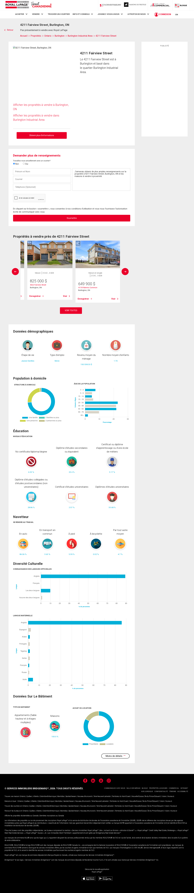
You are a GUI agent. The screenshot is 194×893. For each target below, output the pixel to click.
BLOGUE (145, 788)
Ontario (22, 796)
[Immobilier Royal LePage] (28, 5)
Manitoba (60, 796)
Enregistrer (35, 296)
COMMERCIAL (174, 788)
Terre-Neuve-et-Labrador (102, 796)
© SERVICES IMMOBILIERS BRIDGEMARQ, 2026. (30, 788)
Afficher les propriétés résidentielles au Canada (21, 816)
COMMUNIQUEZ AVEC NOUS (114, 788)
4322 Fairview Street (38, 285)
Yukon (164, 796)
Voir (65, 296)
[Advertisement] (164, 91)
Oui (26, 164)
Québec (29, 796)
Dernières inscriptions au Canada (52, 816)
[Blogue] (181, 5)
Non (17, 164)
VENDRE (36, 14)
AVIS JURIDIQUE (147, 791)
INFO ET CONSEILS (81, 14)
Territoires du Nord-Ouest (121, 796)
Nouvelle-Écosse (137, 796)
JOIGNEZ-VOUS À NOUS (108, 14)
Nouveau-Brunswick (84, 796)
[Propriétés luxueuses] (135, 5)
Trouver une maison (12, 796)
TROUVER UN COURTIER (59, 14)
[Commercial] (160, 5)
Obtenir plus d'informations (41, 135)
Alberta (35, 796)
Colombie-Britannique (48, 796)
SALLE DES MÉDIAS (133, 788)
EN (176, 14)
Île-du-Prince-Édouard (152, 796)
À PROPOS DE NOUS (137, 14)
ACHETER (19, 14)
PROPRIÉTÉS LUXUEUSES (158, 788)
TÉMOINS (172, 791)
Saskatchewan (70, 796)
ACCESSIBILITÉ (182, 791)
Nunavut (171, 796)
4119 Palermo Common (87, 287)
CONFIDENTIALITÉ (161, 791)
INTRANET (184, 788)
